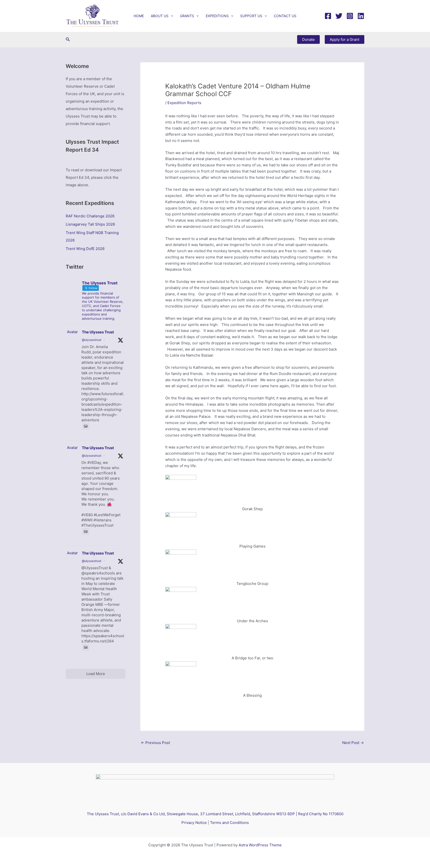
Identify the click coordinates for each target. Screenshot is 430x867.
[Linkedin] (360, 15)
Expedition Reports (184, 102)
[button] (170, 16)
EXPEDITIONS (217, 16)
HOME (139, 16)
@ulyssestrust (91, 340)
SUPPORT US (251, 16)
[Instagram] (349, 15)
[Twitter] (338, 15)
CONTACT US (285, 16)
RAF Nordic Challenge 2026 (90, 216)
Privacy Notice (194, 822)
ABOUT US (159, 16)
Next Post (353, 742)
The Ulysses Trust (98, 332)
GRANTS (187, 16)
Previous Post (155, 742)
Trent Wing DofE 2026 (85, 248)
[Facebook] (327, 15)
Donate (308, 39)
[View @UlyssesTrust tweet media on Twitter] (86, 426)
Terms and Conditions (229, 822)
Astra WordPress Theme (260, 845)
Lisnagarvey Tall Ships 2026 (90, 224)
